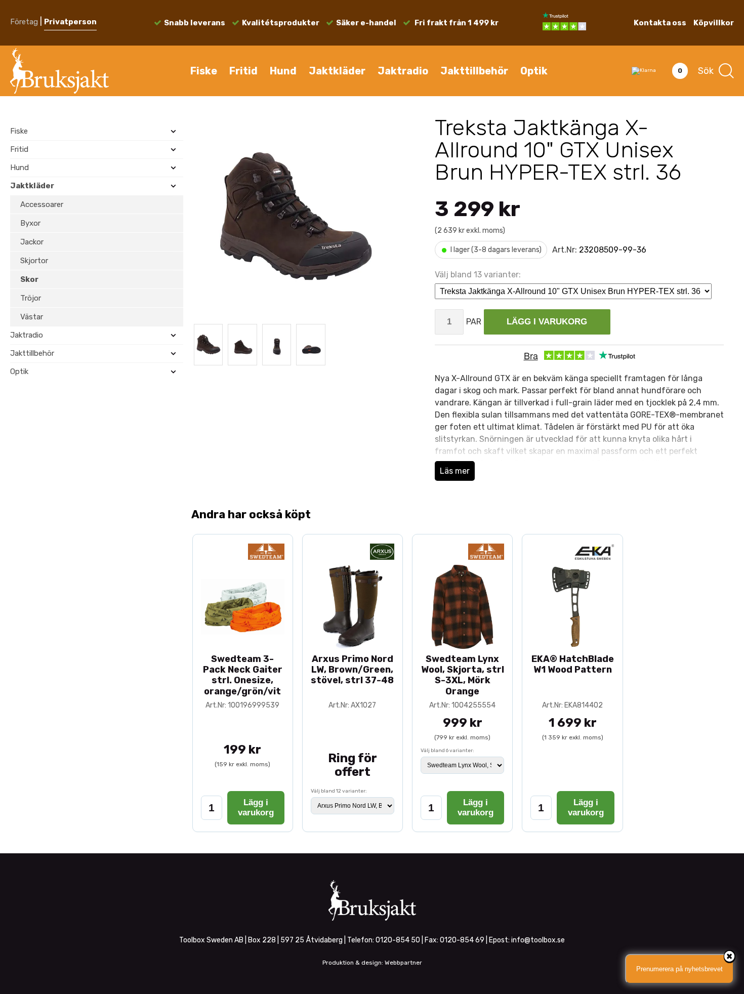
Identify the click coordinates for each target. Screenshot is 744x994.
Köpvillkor (713, 22)
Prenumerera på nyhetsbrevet (679, 969)
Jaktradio (403, 71)
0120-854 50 (398, 940)
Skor (29, 279)
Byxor (30, 223)
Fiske (203, 71)
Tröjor (30, 298)
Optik (534, 71)
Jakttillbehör (474, 71)
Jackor (32, 241)
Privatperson (70, 21)
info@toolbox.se (538, 940)
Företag (24, 21)
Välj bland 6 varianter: (447, 751)
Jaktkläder (337, 71)
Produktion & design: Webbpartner (372, 962)
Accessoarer (41, 204)
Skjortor (34, 260)
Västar (31, 316)
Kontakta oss (660, 22)
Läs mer (455, 471)
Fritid (243, 71)
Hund (283, 71)
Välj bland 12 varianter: (339, 791)
